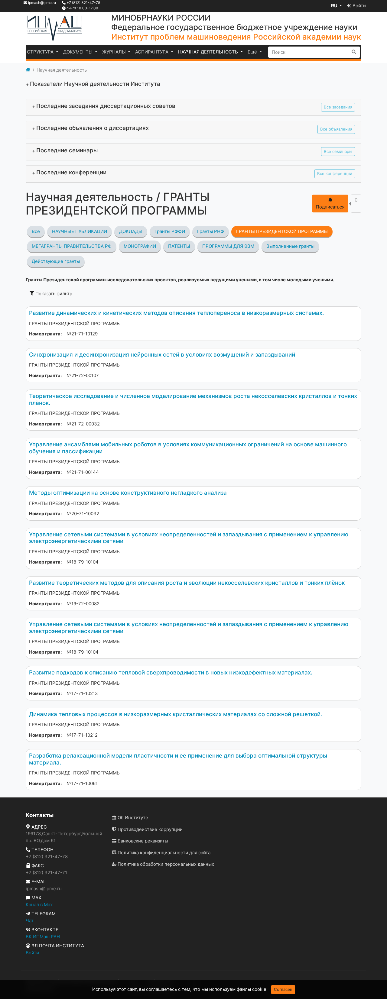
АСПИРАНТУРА (152, 52)
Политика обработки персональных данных (165, 864)
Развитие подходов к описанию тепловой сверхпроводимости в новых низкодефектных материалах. (170, 672)
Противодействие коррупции (149, 829)
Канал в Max (39, 904)
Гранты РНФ (210, 231)
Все (36, 231)
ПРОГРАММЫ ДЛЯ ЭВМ (228, 246)
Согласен (283, 989)
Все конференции (334, 173)
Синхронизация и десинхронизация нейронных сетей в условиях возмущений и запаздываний (162, 354)
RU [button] (334, 5)
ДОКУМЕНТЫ (78, 52)
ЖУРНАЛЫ (114, 52)
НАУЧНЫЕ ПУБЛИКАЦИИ (79, 231)
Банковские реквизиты (142, 841)
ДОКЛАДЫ (130, 231)
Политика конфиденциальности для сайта (163, 852)
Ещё (253, 52)
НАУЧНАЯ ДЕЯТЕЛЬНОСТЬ (208, 52)
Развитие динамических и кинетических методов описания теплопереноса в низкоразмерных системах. (176, 312)
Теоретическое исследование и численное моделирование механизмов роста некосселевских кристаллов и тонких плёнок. (193, 399)
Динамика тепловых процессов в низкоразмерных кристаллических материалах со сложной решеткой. (175, 714)
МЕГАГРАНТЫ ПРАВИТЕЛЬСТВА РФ (72, 246)
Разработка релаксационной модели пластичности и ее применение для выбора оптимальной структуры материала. (178, 759)
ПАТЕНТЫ (179, 246)
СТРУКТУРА (41, 52)
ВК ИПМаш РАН (43, 936)
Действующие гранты (56, 261)
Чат (30, 920)
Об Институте (132, 817)
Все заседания (338, 107)
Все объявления (336, 129)
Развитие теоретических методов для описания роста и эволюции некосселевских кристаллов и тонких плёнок (187, 582)
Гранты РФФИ (169, 231)
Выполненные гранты (290, 246)
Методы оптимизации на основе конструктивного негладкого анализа (128, 492)
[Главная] (28, 70)
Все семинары (338, 151)
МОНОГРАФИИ (140, 246)
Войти (358, 5)
